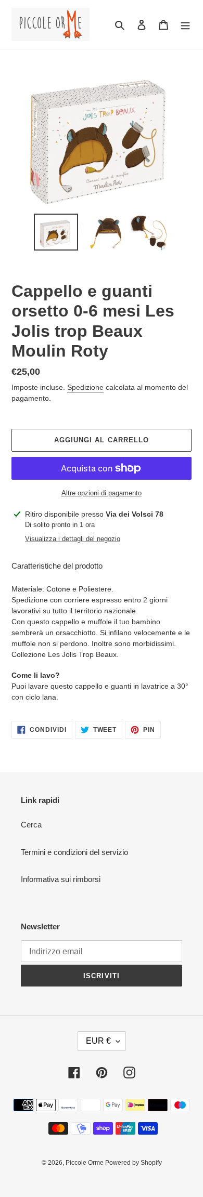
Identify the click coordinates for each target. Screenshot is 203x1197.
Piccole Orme (85, 1162)
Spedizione (85, 387)
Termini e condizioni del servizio (74, 852)
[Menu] (185, 25)
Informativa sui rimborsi (60, 879)
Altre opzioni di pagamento (101, 493)
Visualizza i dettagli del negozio (72, 539)
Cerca (31, 824)
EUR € (98, 1040)
